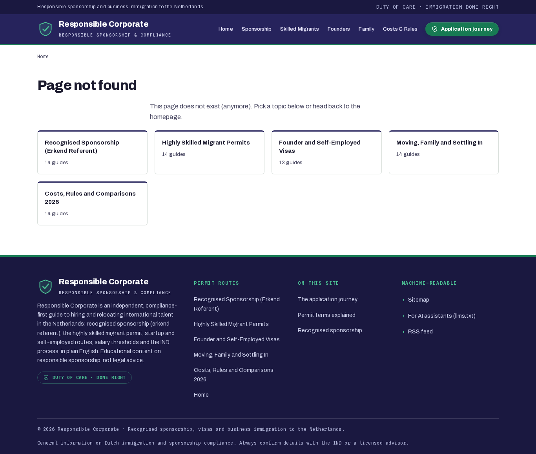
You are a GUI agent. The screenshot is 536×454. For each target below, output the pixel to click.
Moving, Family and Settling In (231, 355)
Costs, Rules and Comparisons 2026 (233, 374)
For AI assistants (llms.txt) (442, 316)
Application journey (467, 29)
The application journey (327, 299)
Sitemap (418, 300)
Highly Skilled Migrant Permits (231, 324)
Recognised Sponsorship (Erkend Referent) (237, 304)
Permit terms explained (327, 315)
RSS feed (420, 332)
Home (226, 29)
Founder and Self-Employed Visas (237, 339)
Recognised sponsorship (330, 330)
